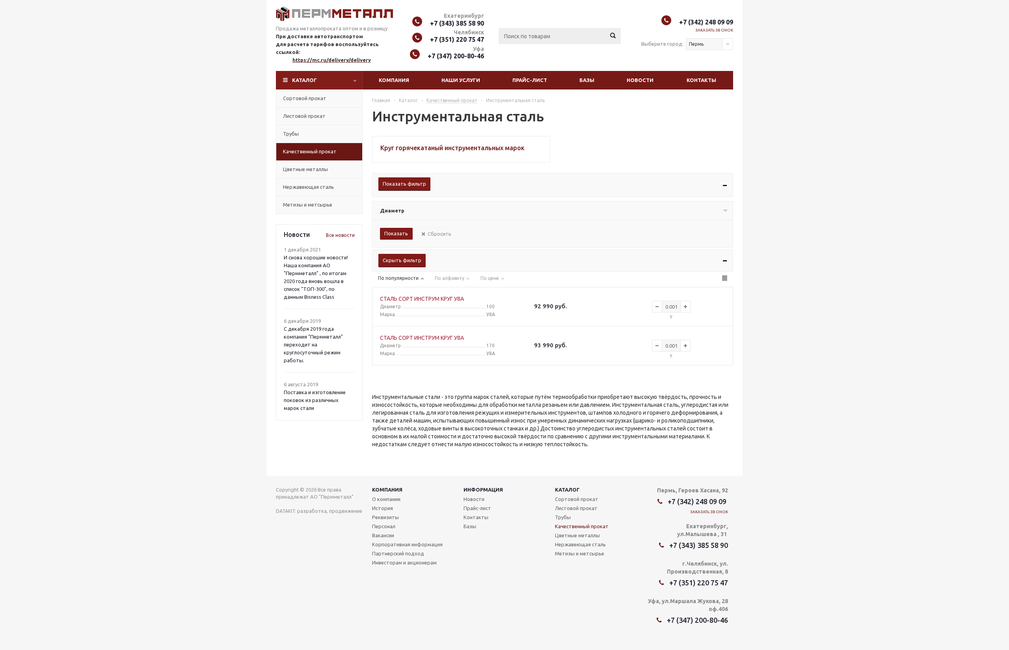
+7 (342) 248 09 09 (706, 22)
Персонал (383, 526)
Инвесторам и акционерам (404, 562)
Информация (483, 489)
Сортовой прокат (304, 98)
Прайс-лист (529, 80)
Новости (640, 80)
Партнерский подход (398, 553)
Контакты (701, 80)
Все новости (340, 235)
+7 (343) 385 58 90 (457, 23)
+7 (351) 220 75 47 (457, 39)
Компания (394, 80)
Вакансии (383, 535)
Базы (586, 80)
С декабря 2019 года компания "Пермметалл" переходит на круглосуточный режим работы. (313, 344)
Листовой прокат (304, 116)
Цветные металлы (305, 169)
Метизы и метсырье (307, 204)
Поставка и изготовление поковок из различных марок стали (315, 400)
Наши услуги (460, 80)
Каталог (304, 80)
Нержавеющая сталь (308, 187)
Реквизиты (385, 517)
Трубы (291, 133)
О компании (386, 499)
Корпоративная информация (407, 544)
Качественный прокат (310, 151)
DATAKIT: (286, 511)
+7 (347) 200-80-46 (456, 56)
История (382, 508)
